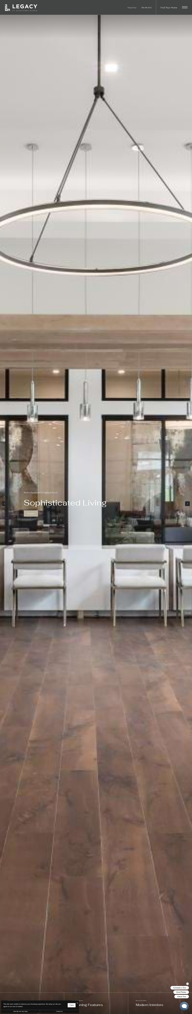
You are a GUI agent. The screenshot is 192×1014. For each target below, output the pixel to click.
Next (187, 503)
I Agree (71, 1005)
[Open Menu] (185, 7)
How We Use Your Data (20, 1011)
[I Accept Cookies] (77, 1003)
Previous (4, 503)
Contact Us (59, 1011)
